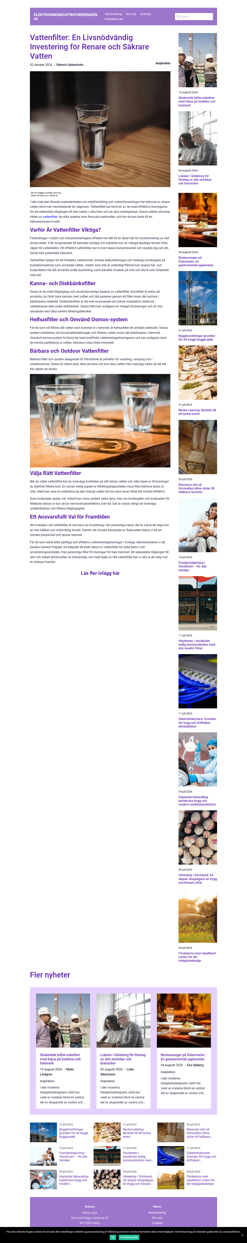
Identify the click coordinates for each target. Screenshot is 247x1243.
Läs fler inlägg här (100, 573)
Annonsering (113, 14)
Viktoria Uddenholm (69, 65)
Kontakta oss (114, 19)
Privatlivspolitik (129, 1237)
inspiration (163, 63)
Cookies (145, 14)
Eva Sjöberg (195, 1065)
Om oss (131, 14)
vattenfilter (50, 217)
